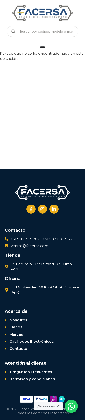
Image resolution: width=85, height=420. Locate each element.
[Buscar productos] (13, 31)
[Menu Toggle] (42, 46)
